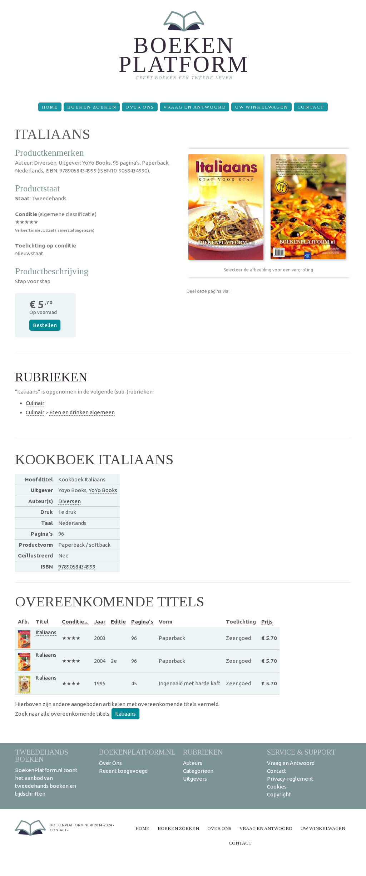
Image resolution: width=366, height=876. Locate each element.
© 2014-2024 (101, 825)
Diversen (69, 501)
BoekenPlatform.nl (137, 752)
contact (58, 830)
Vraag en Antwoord (194, 107)
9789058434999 (76, 567)
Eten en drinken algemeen (82, 412)
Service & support (301, 752)
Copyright (279, 794)
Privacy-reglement (290, 779)
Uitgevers (195, 779)
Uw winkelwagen (261, 107)
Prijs (267, 622)
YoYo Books (103, 490)
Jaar (99, 622)
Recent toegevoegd (123, 771)
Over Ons (139, 107)
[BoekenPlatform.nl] (183, 48)
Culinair (35, 403)
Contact (310, 107)
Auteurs (192, 763)
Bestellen (45, 325)
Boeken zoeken (91, 107)
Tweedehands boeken (41, 755)
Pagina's (142, 622)
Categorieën (198, 771)
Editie (118, 622)
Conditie (73, 622)
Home (50, 107)
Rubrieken (203, 752)
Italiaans (46, 632)
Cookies (277, 787)
